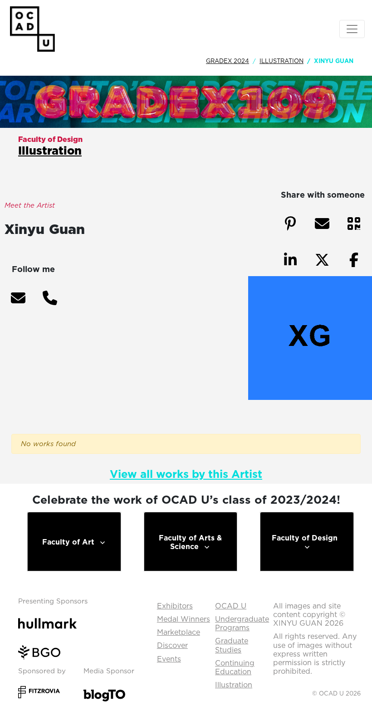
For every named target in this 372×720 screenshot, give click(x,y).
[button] (18, 298)
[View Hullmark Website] (51, 623)
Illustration (281, 61)
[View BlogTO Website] (104, 693)
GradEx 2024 (227, 61)
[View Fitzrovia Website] (39, 691)
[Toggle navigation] (352, 29)
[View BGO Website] (43, 652)
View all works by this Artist (186, 474)
